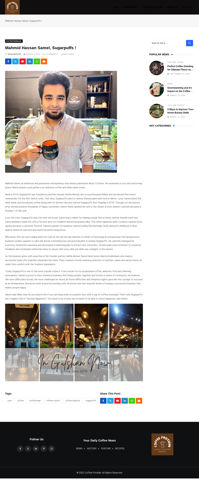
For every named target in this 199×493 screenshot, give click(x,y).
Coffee (20, 400)
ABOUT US (172, 7)
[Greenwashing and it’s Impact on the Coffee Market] (156, 89)
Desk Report (14, 54)
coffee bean (35, 400)
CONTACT (187, 7)
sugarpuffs (91, 400)
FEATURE (106, 448)
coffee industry (72, 400)
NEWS (170, 84)
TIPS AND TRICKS (175, 62)
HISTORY (92, 448)
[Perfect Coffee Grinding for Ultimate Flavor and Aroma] (156, 68)
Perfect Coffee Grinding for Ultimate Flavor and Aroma (180, 69)
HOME (116, 7)
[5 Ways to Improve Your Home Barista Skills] (156, 111)
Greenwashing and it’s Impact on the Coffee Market (179, 91)
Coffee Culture (53, 400)
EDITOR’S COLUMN (152, 7)
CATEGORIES (129, 7)
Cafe (9, 400)
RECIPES (119, 448)
